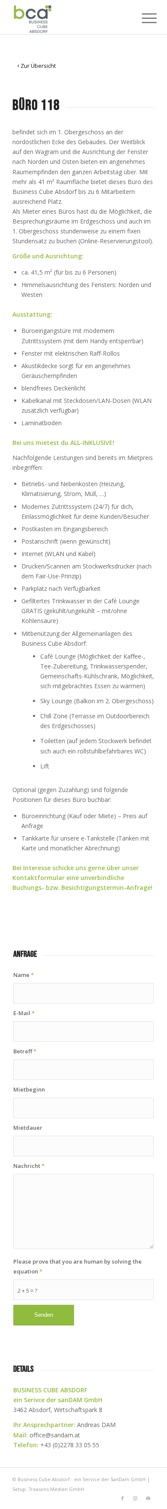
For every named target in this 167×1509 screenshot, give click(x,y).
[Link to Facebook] (122, 1498)
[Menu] (142, 18)
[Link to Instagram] (135, 1498)
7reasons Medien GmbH (56, 1489)
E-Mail (24, 1013)
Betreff (24, 1051)
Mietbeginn (29, 1089)
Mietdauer (27, 1127)
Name (23, 975)
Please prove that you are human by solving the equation (77, 1266)
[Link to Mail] (148, 1498)
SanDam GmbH (128, 1479)
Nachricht (29, 1166)
